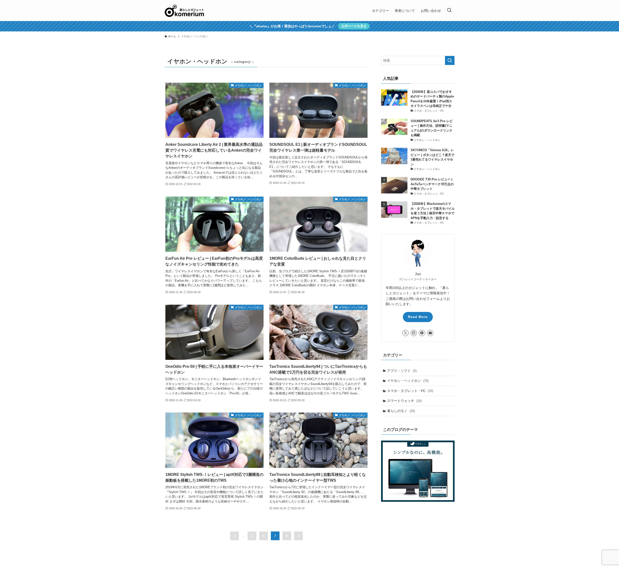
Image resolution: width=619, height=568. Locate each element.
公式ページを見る (354, 26)
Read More (418, 317)
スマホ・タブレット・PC (410, 391)
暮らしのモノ (401, 411)
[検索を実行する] (450, 60)
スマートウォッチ (404, 401)
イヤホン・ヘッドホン (407, 381)
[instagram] (414, 333)
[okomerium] (184, 10)
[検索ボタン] (449, 10)
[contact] (430, 333)
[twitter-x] (405, 333)
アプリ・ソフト (402, 371)
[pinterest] (422, 333)
